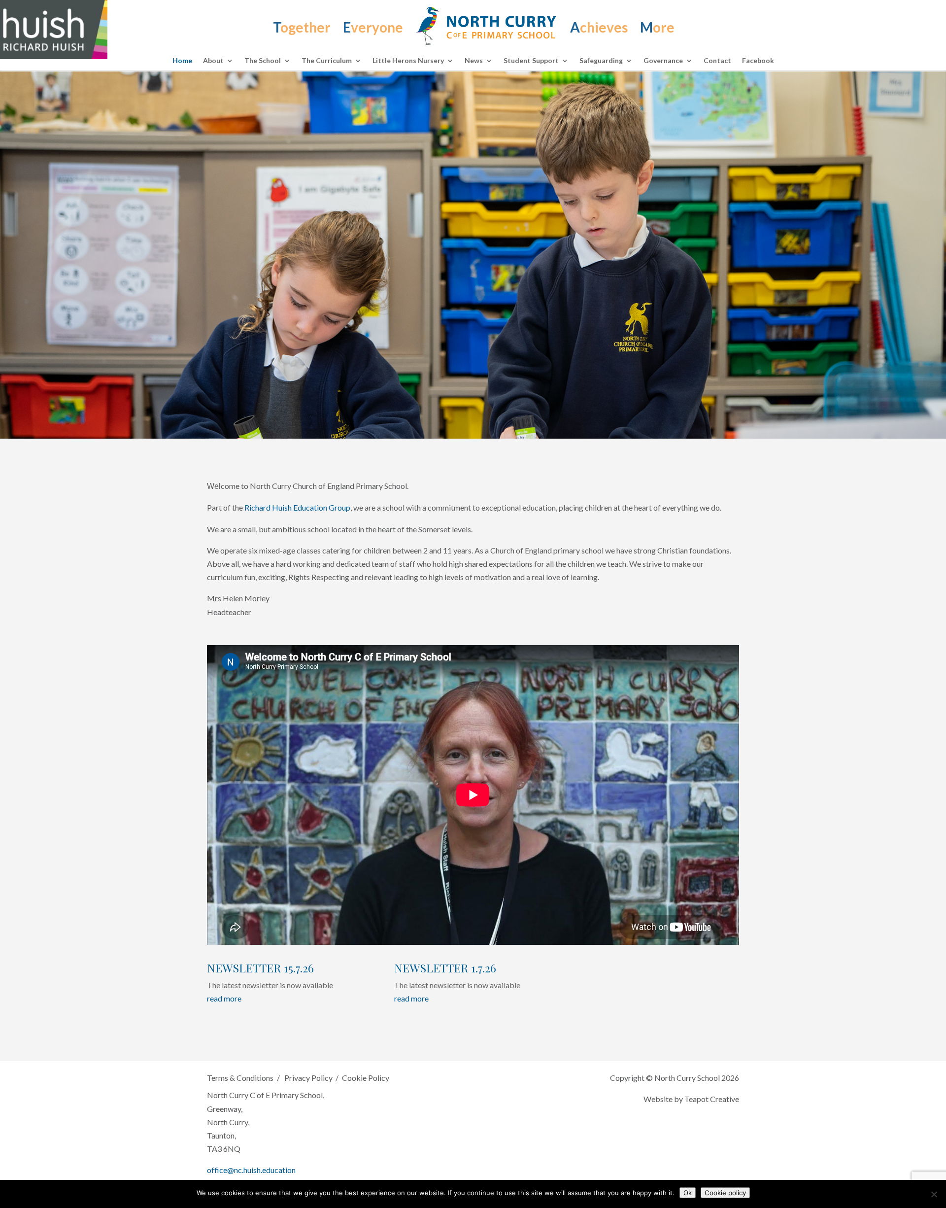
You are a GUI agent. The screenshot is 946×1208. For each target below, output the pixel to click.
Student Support (531, 61)
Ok (687, 1193)
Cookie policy (725, 1193)
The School (262, 61)
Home (182, 61)
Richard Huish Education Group (297, 507)
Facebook (758, 61)
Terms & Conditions (240, 1077)
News (474, 61)
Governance (663, 61)
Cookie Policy (365, 1077)
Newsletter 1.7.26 (445, 967)
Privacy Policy (308, 1077)
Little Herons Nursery (408, 61)
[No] (934, 1194)
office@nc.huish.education (251, 1169)
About (213, 61)
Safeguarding (601, 61)
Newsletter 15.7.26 (260, 967)
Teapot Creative (711, 1099)
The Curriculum (327, 61)
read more (224, 998)
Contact (717, 61)
